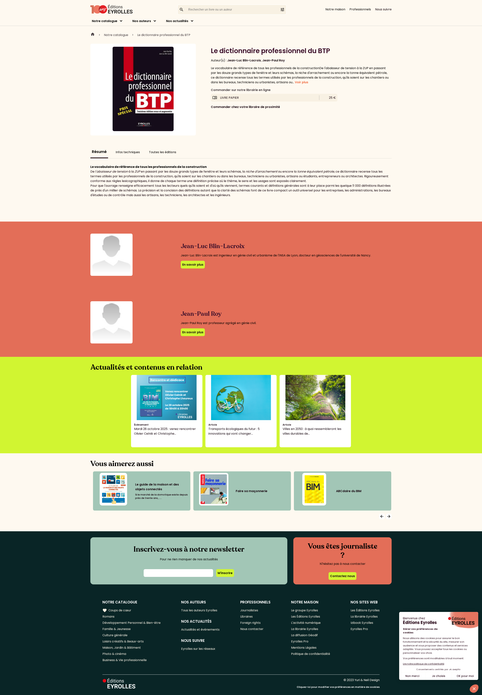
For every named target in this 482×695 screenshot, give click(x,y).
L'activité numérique (306, 623)
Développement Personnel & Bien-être (131, 623)
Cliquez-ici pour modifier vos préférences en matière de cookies (338, 687)
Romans (108, 616)
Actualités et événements (200, 629)
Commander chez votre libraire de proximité (245, 107)
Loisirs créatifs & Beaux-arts (123, 641)
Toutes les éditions (162, 152)
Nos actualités (177, 21)
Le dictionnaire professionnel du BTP (163, 35)
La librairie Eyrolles (304, 629)
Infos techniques (128, 152)
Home (92, 35)
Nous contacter (251, 629)
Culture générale (114, 635)
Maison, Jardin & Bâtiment (121, 647)
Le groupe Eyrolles (304, 610)
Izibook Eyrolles (362, 623)
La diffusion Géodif (304, 635)
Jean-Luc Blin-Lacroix (244, 60)
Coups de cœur (116, 610)
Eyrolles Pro (299, 641)
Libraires (246, 616)
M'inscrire (225, 573)
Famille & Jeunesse (116, 629)
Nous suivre (383, 9)
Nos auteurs (141, 21)
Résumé (99, 151)
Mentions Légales (304, 647)
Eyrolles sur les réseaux (198, 649)
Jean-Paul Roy (273, 60)
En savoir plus (192, 264)
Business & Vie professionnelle (124, 660)
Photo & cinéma (114, 654)
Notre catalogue (104, 21)
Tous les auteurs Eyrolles (199, 610)
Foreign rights (250, 623)
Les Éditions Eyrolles (305, 616)
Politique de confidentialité (310, 654)
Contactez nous (342, 576)
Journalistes (249, 610)
